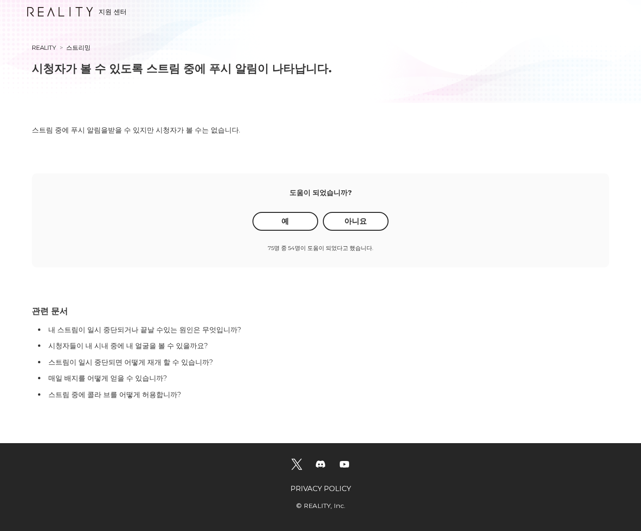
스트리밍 (78, 47)
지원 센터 (113, 12)
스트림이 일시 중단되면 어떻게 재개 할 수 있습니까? (130, 362)
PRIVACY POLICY (320, 488)
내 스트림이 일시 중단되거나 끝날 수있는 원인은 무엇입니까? (144, 329)
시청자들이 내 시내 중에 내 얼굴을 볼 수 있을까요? (128, 345)
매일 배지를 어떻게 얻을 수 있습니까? (107, 378)
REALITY (44, 47)
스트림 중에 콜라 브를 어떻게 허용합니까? (114, 394)
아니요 (355, 221)
